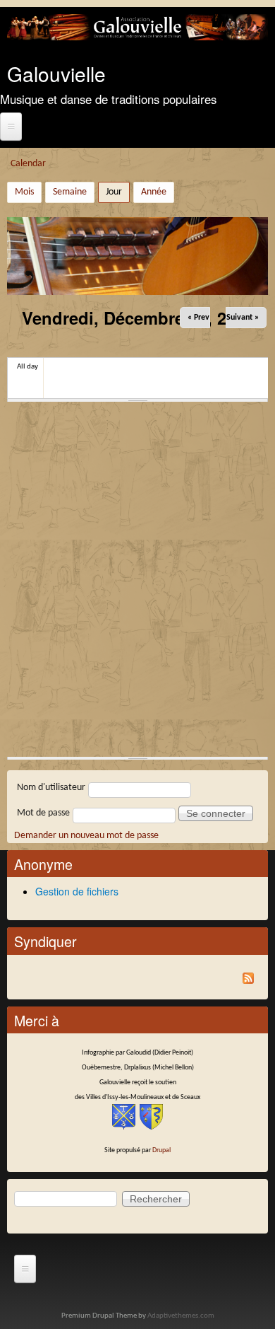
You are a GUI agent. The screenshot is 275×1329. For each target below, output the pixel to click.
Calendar (28, 163)
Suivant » (242, 317)
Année (153, 192)
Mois (24, 192)
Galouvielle (56, 73)
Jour (118, 192)
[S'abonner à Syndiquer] (137, 981)
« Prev (198, 317)
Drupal (161, 1150)
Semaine (70, 192)
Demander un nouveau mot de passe (86, 835)
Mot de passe (43, 813)
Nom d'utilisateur (51, 787)
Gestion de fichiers (76, 891)
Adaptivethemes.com (180, 1316)
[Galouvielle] (137, 38)
